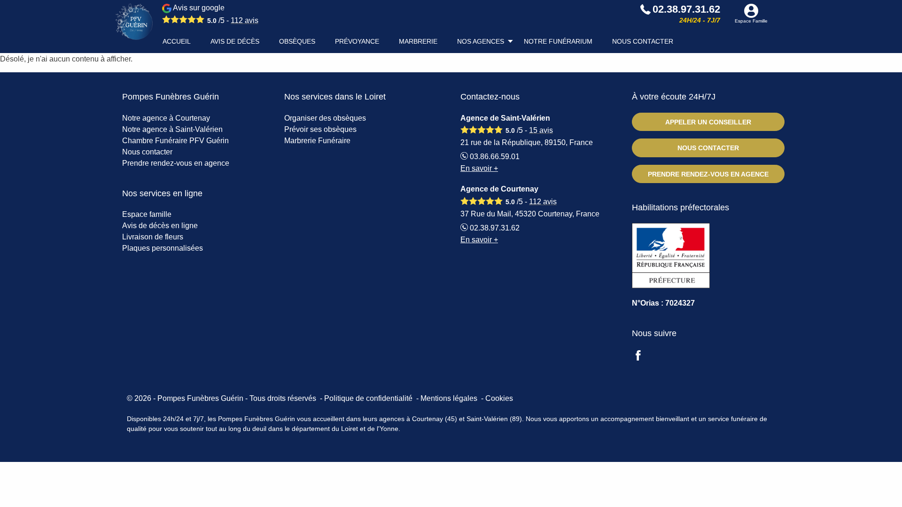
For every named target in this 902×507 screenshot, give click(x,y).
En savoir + (479, 168)
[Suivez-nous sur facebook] (643, 356)
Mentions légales (448, 398)
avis (244, 20)
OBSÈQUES (297, 41)
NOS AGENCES (480, 41)
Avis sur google (214, 14)
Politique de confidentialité (368, 398)
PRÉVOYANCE (357, 41)
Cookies (499, 398)
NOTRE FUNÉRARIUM (558, 41)
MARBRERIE (418, 41)
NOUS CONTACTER (642, 41)
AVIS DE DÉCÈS (234, 41)
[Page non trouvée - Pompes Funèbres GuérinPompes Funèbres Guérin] (134, 22)
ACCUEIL (177, 41)
